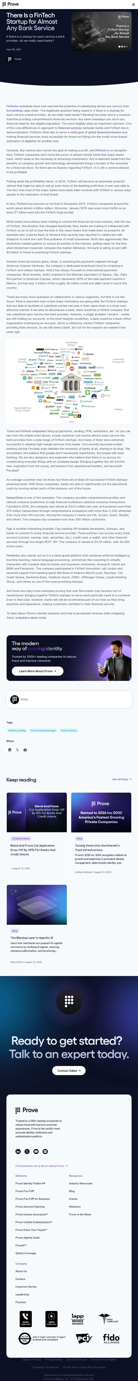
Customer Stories (26, 1286)
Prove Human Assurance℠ (31, 1214)
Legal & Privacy (31, 1359)
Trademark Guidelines (45, 1367)
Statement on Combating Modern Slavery (69, 1375)
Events (73, 1199)
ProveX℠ (20, 1245)
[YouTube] (36, 1151)
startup (114, 110)
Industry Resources (80, 1183)
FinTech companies (33, 431)
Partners (20, 1302)
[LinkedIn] (18, 1151)
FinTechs (12, 106)
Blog (72, 1191)
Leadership (22, 1294)
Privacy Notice (54, 1359)
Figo (9, 528)
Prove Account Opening (29, 1206)
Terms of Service (76, 1359)
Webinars (75, 1206)
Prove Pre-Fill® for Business (32, 1199)
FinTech (101, 150)
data (43, 564)
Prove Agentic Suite (27, 1237)
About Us (21, 1271)
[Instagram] (45, 1151)
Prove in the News (80, 1214)
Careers (20, 1279)
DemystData (14, 497)
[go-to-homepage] (26, 1110)
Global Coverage (25, 1253)
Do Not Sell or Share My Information (84, 1367)
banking (17, 110)
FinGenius (13, 555)
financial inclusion (109, 132)
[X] (27, 1151)
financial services (70, 127)
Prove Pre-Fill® (24, 1191)
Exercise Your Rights (103, 1359)
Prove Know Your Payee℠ (31, 1230)
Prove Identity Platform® (30, 1183)
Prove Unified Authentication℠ (33, 1222)
